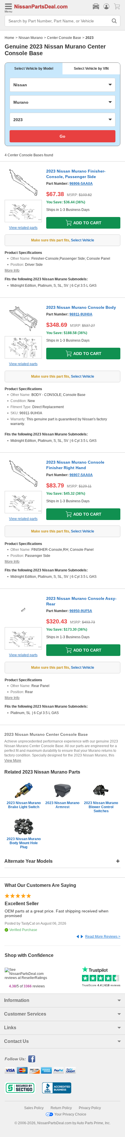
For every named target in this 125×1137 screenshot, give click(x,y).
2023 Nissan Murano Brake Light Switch (24, 805)
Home (9, 38)
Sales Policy (34, 1108)
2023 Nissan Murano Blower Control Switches (101, 807)
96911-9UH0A (80, 314)
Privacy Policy (90, 1108)
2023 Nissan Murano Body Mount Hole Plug (24, 843)
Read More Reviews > (102, 937)
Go (62, 136)
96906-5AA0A (81, 184)
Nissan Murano (31, 38)
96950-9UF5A (80, 611)
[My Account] (106, 6)
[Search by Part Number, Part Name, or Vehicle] (114, 20)
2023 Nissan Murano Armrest (62, 805)
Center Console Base (64, 38)
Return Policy (61, 1108)
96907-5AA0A (81, 475)
